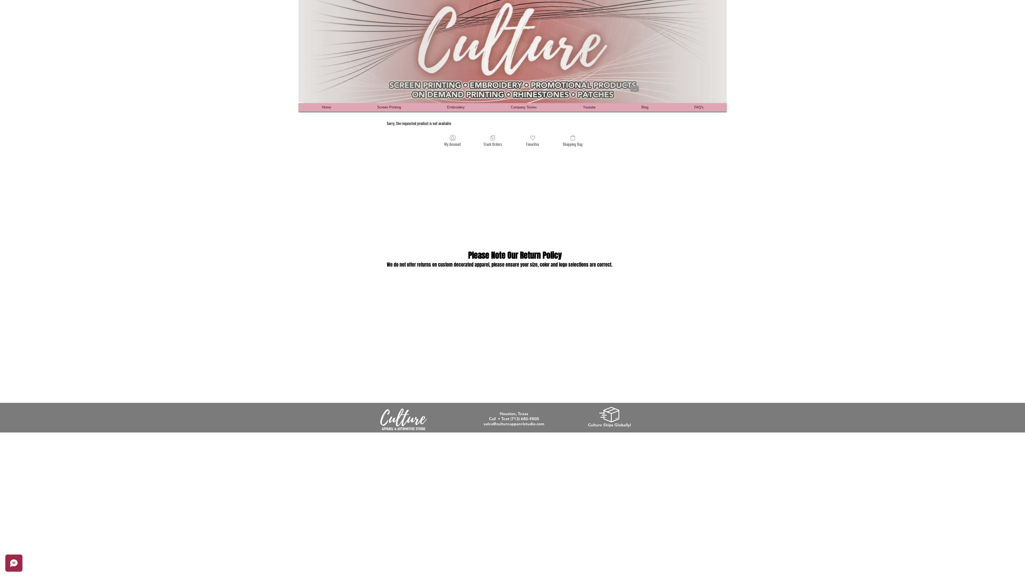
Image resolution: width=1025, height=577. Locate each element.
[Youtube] (634, 89)
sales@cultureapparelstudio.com (514, 423)
